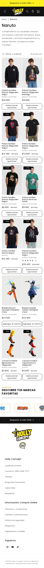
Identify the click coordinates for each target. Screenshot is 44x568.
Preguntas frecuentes (15, 482)
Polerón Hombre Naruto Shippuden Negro (10, 92)
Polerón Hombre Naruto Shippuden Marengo (30, 92)
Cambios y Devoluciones (16, 514)
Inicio (4, 19)
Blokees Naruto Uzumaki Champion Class (10, 310)
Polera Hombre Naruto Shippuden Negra (10, 146)
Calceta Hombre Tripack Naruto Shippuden (29, 363)
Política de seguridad (14, 520)
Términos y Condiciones (16, 509)
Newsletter (10, 493)
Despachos (10, 526)
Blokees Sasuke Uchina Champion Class (30, 310)
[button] (5, 11)
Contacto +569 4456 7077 (17, 471)
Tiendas (8, 477)
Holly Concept (17, 561)
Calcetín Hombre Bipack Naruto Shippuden (9, 363)
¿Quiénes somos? (13, 465)
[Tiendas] (32, 11)
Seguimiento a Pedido (15, 531)
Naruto (13, 19)
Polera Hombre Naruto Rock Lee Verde (29, 200)
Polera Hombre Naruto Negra (8, 252)
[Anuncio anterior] (4, 3)
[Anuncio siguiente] (39, 3)
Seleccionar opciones (12, 106)
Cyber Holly (10, 488)
